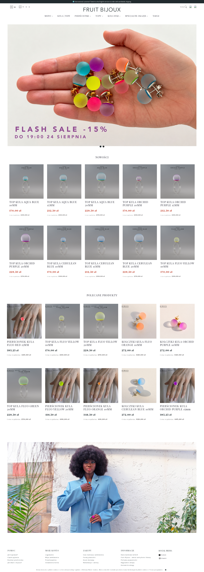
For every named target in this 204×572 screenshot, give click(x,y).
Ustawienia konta (52, 562)
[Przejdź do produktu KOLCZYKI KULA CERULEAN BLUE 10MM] (139, 385)
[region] (102, 85)
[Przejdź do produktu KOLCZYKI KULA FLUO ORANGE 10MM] (139, 321)
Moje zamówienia (52, 557)
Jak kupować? (13, 555)
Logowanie (49, 555)
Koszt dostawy (88, 560)
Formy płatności (89, 557)
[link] (102, 85)
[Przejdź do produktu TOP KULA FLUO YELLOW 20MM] (100, 321)
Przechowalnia (51, 560)
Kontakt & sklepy (127, 565)
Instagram (163, 558)
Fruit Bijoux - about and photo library (136, 557)
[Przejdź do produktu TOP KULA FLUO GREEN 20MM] (24, 385)
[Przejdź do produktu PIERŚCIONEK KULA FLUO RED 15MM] (24, 321)
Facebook (163, 555)
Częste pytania (13, 557)
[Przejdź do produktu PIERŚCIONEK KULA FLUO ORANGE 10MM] (100, 385)
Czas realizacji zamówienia (93, 555)
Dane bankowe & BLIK (129, 555)
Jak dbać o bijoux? (15, 562)
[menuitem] (49, 16)
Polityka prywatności (129, 560)
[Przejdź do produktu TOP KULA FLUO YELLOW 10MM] (62, 321)
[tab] (100, 146)
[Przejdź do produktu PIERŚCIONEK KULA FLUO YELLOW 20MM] (62, 385)
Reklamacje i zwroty (91, 562)
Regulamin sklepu (128, 562)
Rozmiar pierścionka (15, 560)
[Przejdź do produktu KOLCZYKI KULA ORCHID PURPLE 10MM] (177, 321)
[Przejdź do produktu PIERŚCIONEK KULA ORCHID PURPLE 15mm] (177, 385)
